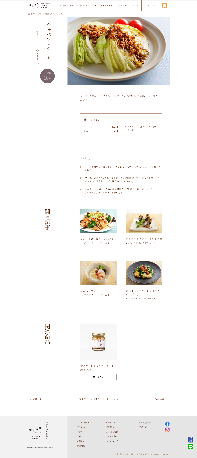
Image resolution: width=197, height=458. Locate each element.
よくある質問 (112, 431)
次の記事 (159, 399)
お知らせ (74, 6)
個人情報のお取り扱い (143, 454)
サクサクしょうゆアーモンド (98, 399)
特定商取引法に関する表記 (125, 454)
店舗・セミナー (106, 6)
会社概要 (81, 445)
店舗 (79, 436)
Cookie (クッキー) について (161, 454)
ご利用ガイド (120, 6)
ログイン (134, 6)
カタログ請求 (112, 436)
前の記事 (37, 399)
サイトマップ (110, 454)
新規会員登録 (145, 422)
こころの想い (62, 6)
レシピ (93, 6)
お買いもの (150, 6)
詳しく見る (98, 376)
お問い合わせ (112, 441)
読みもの (84, 6)
